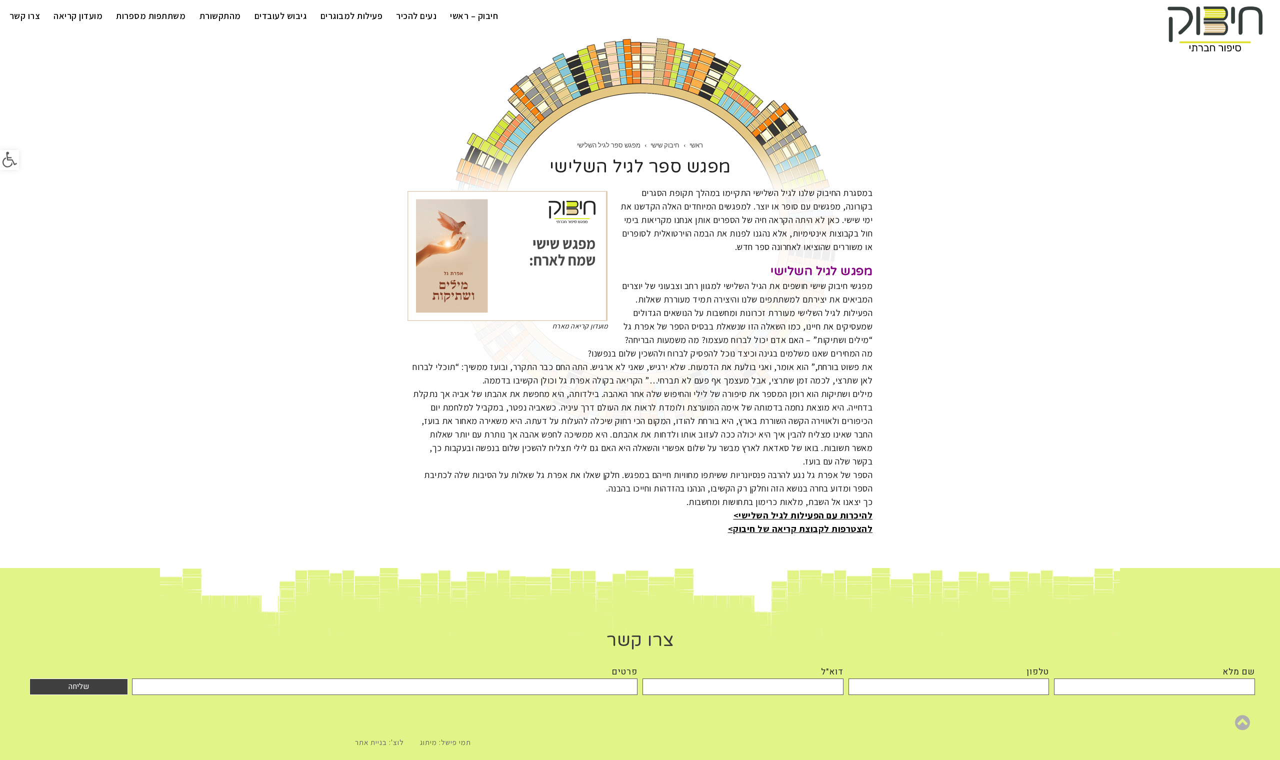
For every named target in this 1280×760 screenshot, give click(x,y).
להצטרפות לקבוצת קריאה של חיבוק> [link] (800, 528)
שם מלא (1238, 672)
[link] (9, 160)
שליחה (78, 686)
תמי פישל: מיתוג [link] (445, 742)
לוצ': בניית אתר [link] (379, 742)
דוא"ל (832, 672)
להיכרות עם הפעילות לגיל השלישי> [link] (803, 515)
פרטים (625, 672)
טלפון (1037, 672)
